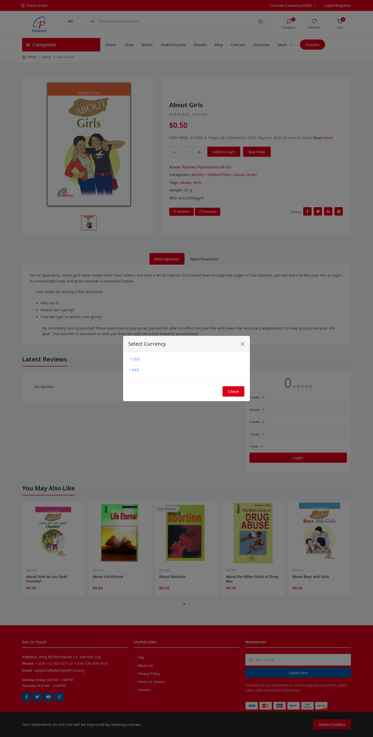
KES (135, 369)
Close (233, 391)
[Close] (243, 344)
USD (136, 358)
